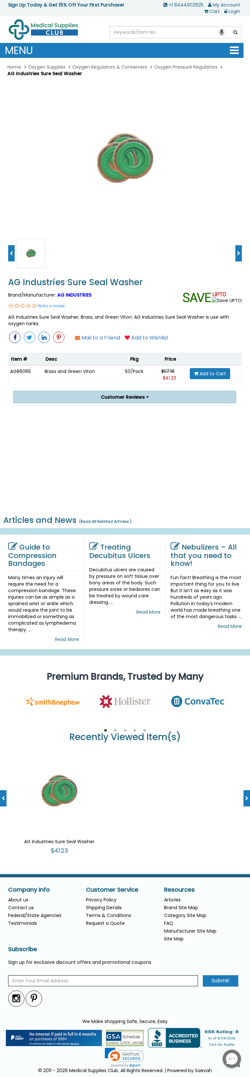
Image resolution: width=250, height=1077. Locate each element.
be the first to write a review (125, 504)
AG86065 (20, 371)
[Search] (235, 32)
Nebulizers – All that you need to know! (204, 555)
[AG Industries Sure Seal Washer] (125, 159)
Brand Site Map (181, 907)
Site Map (174, 939)
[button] (209, 462)
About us (18, 900)
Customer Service (112, 889)
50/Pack (134, 371)
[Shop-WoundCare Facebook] (15, 337)
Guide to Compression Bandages (32, 555)
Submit (220, 980)
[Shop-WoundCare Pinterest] (58, 337)
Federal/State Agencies (35, 915)
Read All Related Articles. (105, 521)
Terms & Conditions (108, 915)
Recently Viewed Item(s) (125, 737)
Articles (172, 900)
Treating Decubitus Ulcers (119, 551)
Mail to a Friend (100, 337)
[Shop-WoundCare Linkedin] (44, 337)
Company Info (29, 889)
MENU (19, 50)
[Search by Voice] (222, 32)
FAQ (168, 923)
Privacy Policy (101, 900)
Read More (67, 639)
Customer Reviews (123, 397)
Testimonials (22, 923)
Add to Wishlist (149, 337)
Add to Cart (212, 373)
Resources (179, 889)
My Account (226, 5)
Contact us (21, 907)
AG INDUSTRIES (74, 295)
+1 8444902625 (186, 5)
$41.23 (169, 378)
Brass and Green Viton (70, 371)
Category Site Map (185, 915)
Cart (215, 11)
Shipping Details (104, 907)
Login (234, 11)
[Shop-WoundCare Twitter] (29, 337)
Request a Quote (105, 923)
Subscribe (22, 949)
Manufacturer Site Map (190, 931)
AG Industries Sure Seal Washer (75, 282)
